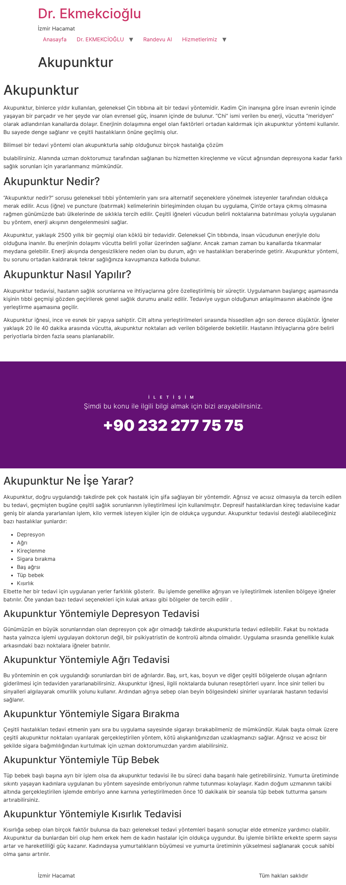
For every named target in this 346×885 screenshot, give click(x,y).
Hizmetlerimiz (199, 39)
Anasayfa (55, 39)
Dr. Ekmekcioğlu (89, 13)
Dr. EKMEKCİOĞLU (100, 39)
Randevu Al (157, 39)
